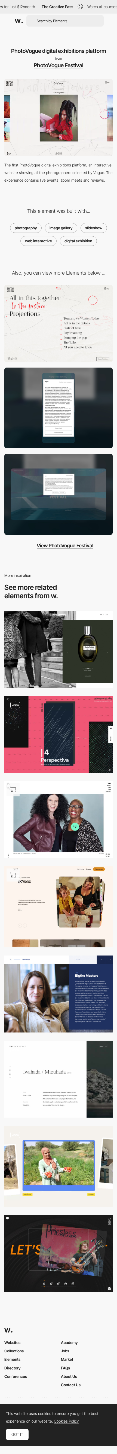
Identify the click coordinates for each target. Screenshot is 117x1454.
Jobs (65, 1351)
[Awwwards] (19, 21)
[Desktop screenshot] (58, 494)
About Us (69, 1376)
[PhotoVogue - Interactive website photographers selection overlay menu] (58, 323)
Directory (12, 1368)
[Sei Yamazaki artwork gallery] (58, 1079)
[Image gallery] (58, 906)
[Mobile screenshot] (58, 408)
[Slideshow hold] (58, 819)
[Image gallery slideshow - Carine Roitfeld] (58, 649)
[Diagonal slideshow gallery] (58, 734)
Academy (69, 1342)
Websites (12, 1342)
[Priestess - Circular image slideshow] (58, 1253)
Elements (12, 1359)
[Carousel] (58, 1166)
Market (67, 1359)
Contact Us (71, 1384)
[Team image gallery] (58, 994)
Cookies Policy (66, 1421)
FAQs (65, 1368)
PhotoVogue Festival (58, 65)
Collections (14, 1351)
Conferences (15, 1376)
